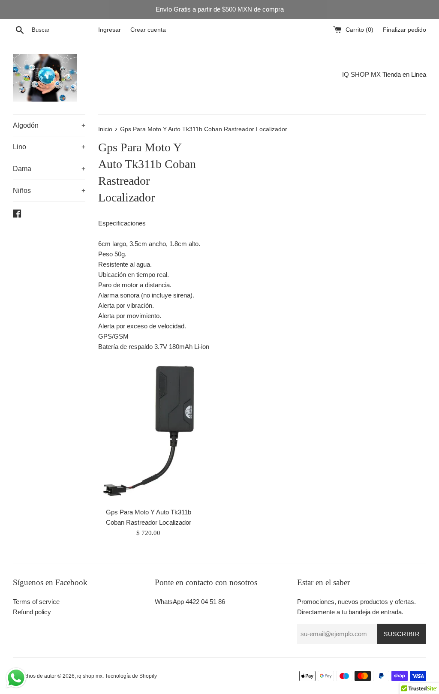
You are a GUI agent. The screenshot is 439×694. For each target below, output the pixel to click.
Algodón (49, 125)
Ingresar (109, 30)
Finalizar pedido (404, 30)
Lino (49, 146)
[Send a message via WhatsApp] (16, 678)
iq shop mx (89, 676)
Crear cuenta (148, 30)
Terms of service (36, 601)
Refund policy (32, 612)
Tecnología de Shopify (131, 676)
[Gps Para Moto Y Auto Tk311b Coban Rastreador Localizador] (148, 430)
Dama (49, 168)
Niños (49, 190)
